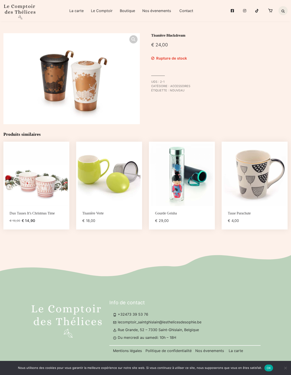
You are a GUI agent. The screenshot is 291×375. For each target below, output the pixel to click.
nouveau (177, 90)
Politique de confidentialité (169, 350)
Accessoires (180, 86)
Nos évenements (157, 10)
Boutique (127, 10)
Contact (186, 10)
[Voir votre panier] (270, 10)
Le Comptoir (102, 10)
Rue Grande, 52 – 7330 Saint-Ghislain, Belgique (158, 329)
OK (269, 368)
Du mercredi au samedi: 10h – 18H (146, 337)
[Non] (285, 368)
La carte (76, 10)
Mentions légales (127, 350)
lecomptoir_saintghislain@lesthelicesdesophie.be (159, 322)
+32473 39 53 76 (132, 314)
